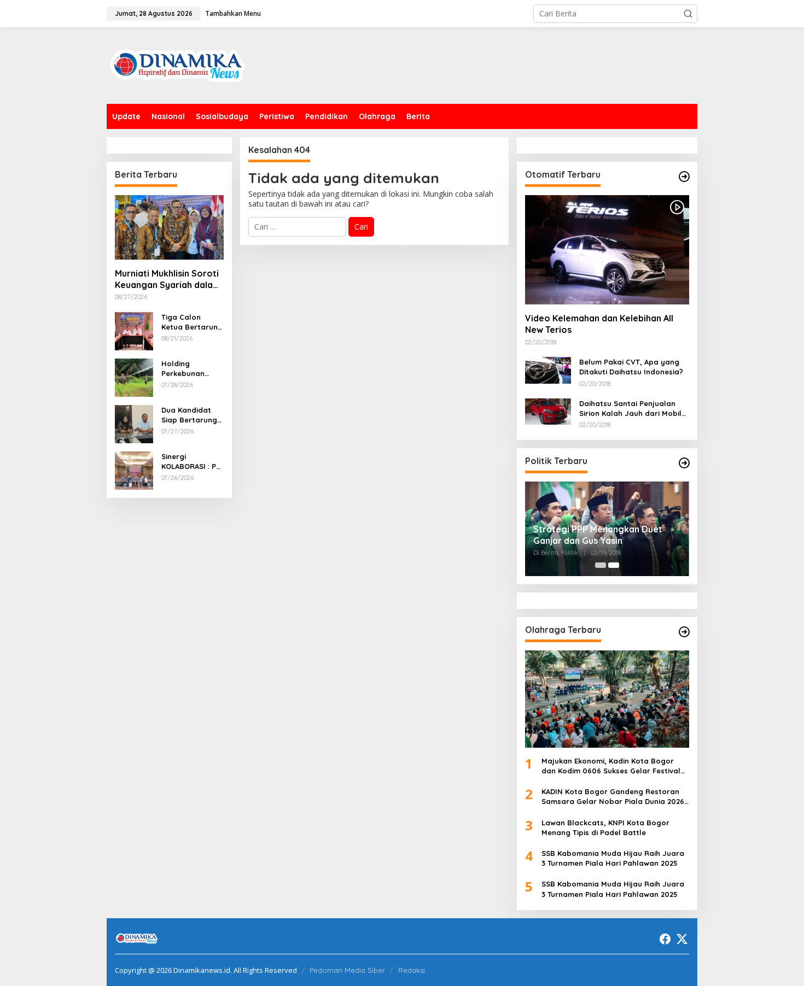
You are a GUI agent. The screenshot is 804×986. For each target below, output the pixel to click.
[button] (688, 13)
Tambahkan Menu (233, 13)
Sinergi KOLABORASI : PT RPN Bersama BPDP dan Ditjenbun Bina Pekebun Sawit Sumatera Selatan (190, 461)
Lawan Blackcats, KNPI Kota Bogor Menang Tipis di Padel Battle (605, 827)
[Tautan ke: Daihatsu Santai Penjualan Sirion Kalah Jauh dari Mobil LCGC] (548, 411)
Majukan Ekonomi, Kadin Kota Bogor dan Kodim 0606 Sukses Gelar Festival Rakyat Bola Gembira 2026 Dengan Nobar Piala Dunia (610, 766)
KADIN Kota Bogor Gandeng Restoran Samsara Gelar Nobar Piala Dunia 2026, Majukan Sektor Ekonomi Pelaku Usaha (613, 796)
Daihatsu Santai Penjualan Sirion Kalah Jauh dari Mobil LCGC (630, 408)
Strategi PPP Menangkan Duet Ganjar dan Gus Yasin (597, 535)
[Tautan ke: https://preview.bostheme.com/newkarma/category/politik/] (684, 462)
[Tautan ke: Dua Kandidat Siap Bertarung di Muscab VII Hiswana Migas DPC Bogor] (134, 423)
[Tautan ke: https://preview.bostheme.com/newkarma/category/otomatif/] (684, 176)
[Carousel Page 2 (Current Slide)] (613, 565)
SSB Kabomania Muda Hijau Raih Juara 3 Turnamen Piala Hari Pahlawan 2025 (612, 858)
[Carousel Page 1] (600, 565)
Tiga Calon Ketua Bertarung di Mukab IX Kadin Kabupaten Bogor (192, 322)
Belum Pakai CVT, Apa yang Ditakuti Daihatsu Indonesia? (631, 366)
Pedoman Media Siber (347, 970)
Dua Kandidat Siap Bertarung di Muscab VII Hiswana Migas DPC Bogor (189, 415)
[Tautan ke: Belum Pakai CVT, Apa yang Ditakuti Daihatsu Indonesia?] (548, 369)
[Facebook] (665, 939)
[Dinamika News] (178, 65)
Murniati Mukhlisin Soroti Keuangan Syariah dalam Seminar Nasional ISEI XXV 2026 (167, 279)
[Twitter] (682, 939)
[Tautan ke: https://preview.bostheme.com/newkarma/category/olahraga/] (684, 631)
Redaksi (411, 970)
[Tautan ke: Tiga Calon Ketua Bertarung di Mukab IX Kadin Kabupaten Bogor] (134, 330)
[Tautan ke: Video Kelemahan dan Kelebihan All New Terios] (607, 249)
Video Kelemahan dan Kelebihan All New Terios (599, 324)
